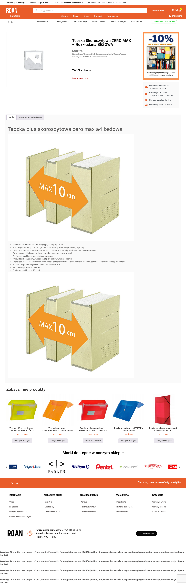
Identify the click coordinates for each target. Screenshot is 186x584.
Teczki (116, 54)
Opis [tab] (11, 117)
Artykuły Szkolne (61, 22)
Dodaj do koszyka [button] (22, 440)
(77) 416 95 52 (71, 530)
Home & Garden (98, 22)
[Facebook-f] (8, 22)
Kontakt (98, 16)
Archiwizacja (108, 54)
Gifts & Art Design (80, 22)
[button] (6, 467)
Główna (64, 16)
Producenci (112, 16)
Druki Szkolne (136, 22)
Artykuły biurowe (43, 22)
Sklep (76, 16)
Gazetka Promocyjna (118, 22)
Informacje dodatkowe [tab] (30, 117)
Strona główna (77, 54)
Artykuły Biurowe (95, 54)
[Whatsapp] (12, 22)
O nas (86, 16)
